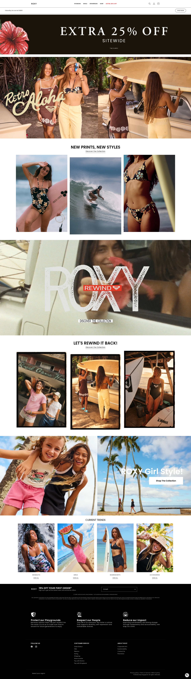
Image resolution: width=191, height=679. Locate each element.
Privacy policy (134, 673)
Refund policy (156, 673)
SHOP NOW (180, 10)
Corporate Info (122, 646)
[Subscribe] (135, 589)
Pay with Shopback (80, 663)
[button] (77, 4)
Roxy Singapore (143, 674)
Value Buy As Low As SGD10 (14, 10)
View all (36, 578)
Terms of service (145, 673)
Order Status (78, 646)
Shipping (77, 656)
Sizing (76, 654)
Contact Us (121, 651)
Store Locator (78, 658)
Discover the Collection (95, 151)
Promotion (121, 654)
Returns (76, 651)
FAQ (75, 649)
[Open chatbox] (187, 675)
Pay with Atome (79, 661)
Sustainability (122, 649)
